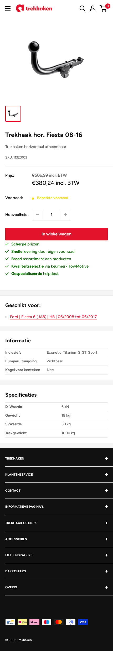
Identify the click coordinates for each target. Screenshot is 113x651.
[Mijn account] (92, 8)
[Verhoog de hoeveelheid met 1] (65, 214)
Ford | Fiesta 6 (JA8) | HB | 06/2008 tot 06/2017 (53, 316)
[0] (103, 8)
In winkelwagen (56, 233)
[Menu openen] (8, 8)
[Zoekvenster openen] (82, 8)
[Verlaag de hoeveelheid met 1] (37, 214)
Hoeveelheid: (17, 214)
